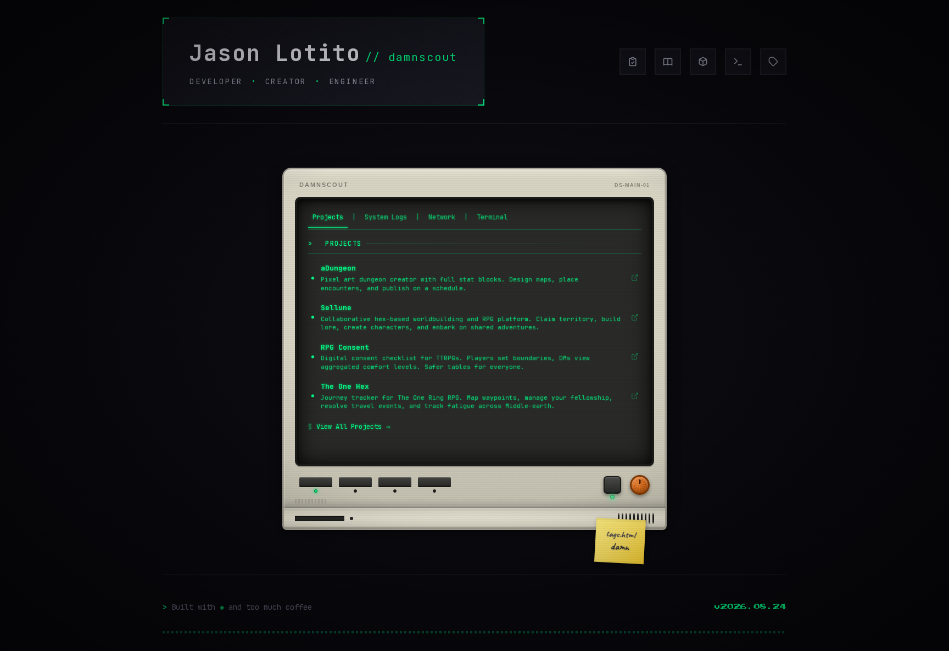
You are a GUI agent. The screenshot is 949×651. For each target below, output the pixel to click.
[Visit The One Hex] (633, 396)
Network (441, 217)
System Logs (386, 217)
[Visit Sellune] (633, 317)
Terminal (492, 217)
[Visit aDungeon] (633, 278)
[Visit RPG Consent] (633, 356)
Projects (327, 217)
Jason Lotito (275, 53)
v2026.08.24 (750, 607)
